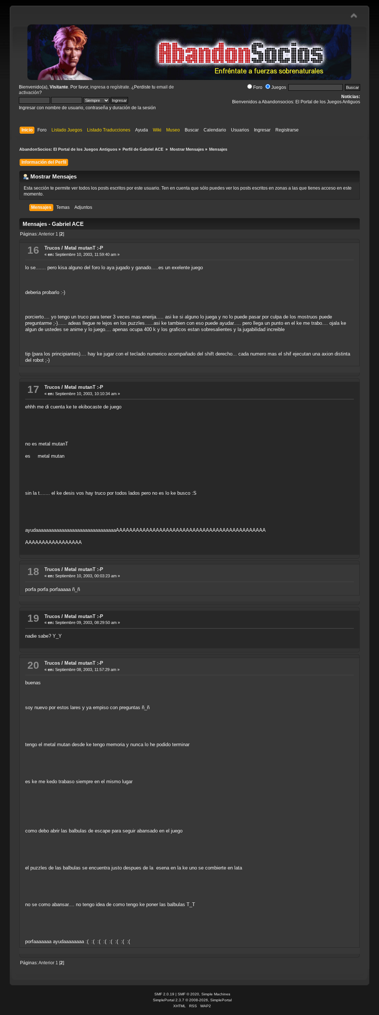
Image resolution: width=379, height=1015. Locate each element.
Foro (257, 87)
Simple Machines (215, 994)
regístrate (119, 87)
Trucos (52, 248)
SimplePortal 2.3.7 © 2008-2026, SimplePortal (192, 1000)
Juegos (278, 87)
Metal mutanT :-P (83, 248)
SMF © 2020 (188, 994)
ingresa (97, 87)
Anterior (46, 234)
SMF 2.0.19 (164, 994)
